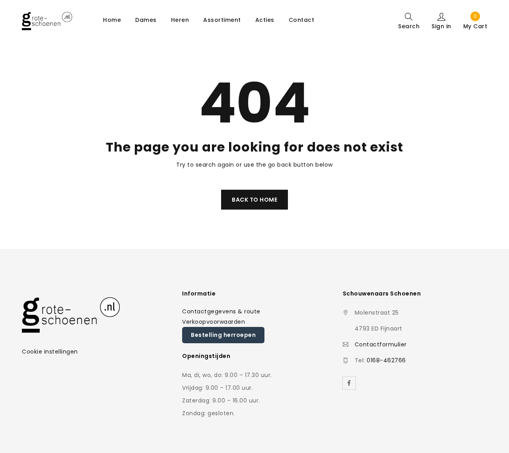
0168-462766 (386, 360)
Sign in (441, 25)
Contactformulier (381, 344)
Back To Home (254, 200)
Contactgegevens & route (221, 311)
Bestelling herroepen (223, 335)
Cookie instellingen (50, 352)
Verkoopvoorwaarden (213, 322)
